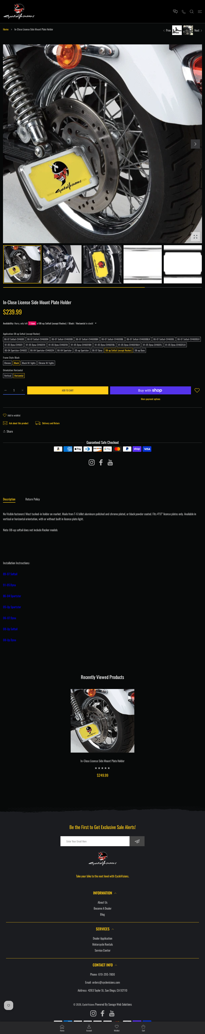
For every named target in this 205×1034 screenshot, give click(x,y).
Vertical (7, 375)
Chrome (7, 363)
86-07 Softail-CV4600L (163, 339)
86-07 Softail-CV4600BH (87, 339)
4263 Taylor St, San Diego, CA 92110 (107, 990)
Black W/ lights (28, 363)
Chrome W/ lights (46, 363)
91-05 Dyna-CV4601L (152, 344)
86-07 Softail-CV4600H (37, 339)
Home (5, 29)
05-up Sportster (82, 350)
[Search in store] (192, 12)
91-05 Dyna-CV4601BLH (129, 344)
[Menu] (200, 12)
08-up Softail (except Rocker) (119, 350)
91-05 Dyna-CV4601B (58, 344)
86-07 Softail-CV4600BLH (138, 339)
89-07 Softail (10, 574)
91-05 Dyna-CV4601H (35, 344)
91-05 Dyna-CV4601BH (81, 344)
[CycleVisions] (19, 11)
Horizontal (18, 375)
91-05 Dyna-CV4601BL (105, 344)
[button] (195, 144)
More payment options (150, 399)
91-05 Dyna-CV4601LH (175, 344)
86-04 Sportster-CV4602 (16, 350)
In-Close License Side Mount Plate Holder (102, 761)
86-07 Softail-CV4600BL (112, 339)
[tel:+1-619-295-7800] (184, 12)
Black (16, 363)
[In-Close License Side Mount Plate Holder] (102, 721)
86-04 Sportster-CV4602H (42, 350)
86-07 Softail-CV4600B (62, 339)
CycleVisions (88, 1004)
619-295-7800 (106, 974)
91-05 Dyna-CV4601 (14, 344)
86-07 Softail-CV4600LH (188, 339)
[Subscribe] (137, 841)
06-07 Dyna (97, 350)
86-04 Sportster (64, 350)
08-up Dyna (140, 350)
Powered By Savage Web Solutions (113, 1004)
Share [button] (10, 431)
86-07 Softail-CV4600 (14, 339)
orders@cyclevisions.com (106, 982)
